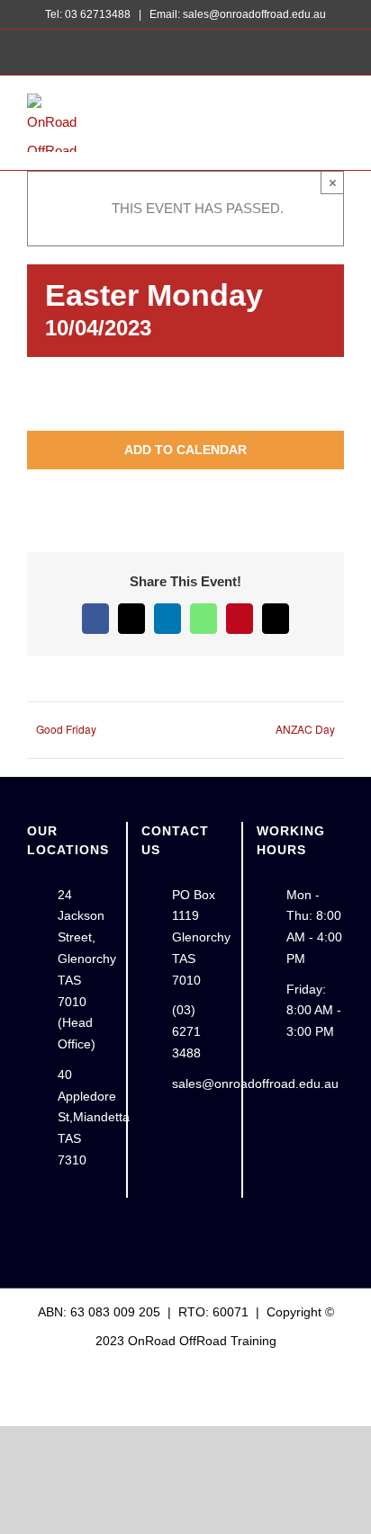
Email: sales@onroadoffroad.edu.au (236, 14)
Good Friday (66, 728)
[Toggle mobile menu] (337, 119)
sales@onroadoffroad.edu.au (200, 1083)
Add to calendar (185, 449)
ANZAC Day (305, 728)
